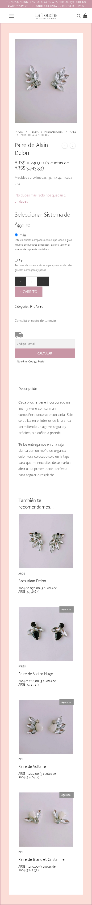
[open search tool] (79, 16)
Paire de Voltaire (32, 766)
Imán (22, 235)
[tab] (27, 388)
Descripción (27, 388)
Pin (21, 260)
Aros (21, 573)
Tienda (33, 132)
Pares (39, 306)
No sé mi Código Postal (31, 361)
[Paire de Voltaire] (64, 146)
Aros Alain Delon (32, 580)
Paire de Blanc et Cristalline (41, 859)
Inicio (19, 132)
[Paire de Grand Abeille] (72, 146)
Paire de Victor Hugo (35, 673)
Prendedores (53, 132)
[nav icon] (11, 15)
